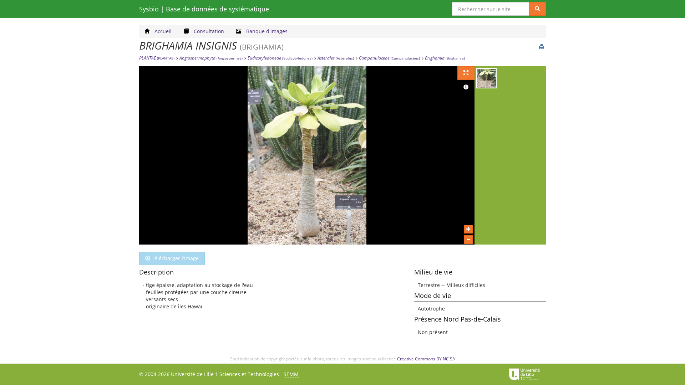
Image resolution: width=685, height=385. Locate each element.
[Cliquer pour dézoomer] (468, 239)
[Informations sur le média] (466, 87)
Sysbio (204, 9)
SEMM (291, 374)
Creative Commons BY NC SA (426, 359)
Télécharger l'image (174, 258)
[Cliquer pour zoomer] (468, 229)
